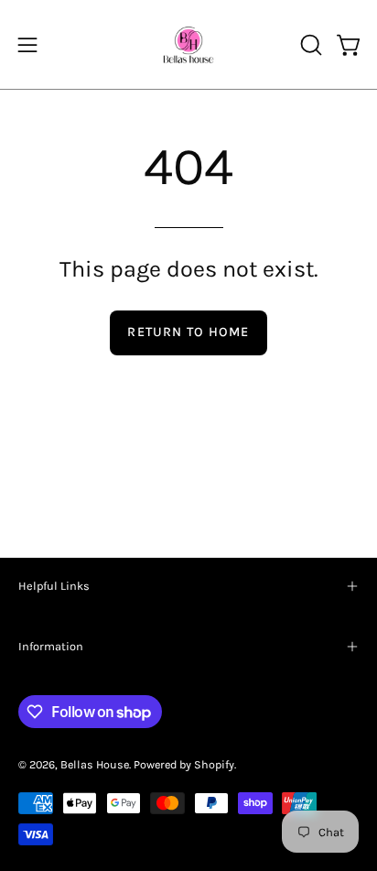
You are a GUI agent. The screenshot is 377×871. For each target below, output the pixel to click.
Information (50, 646)
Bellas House (94, 764)
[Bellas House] (188, 44)
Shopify (214, 764)
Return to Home (188, 332)
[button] (309, 45)
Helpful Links (54, 586)
